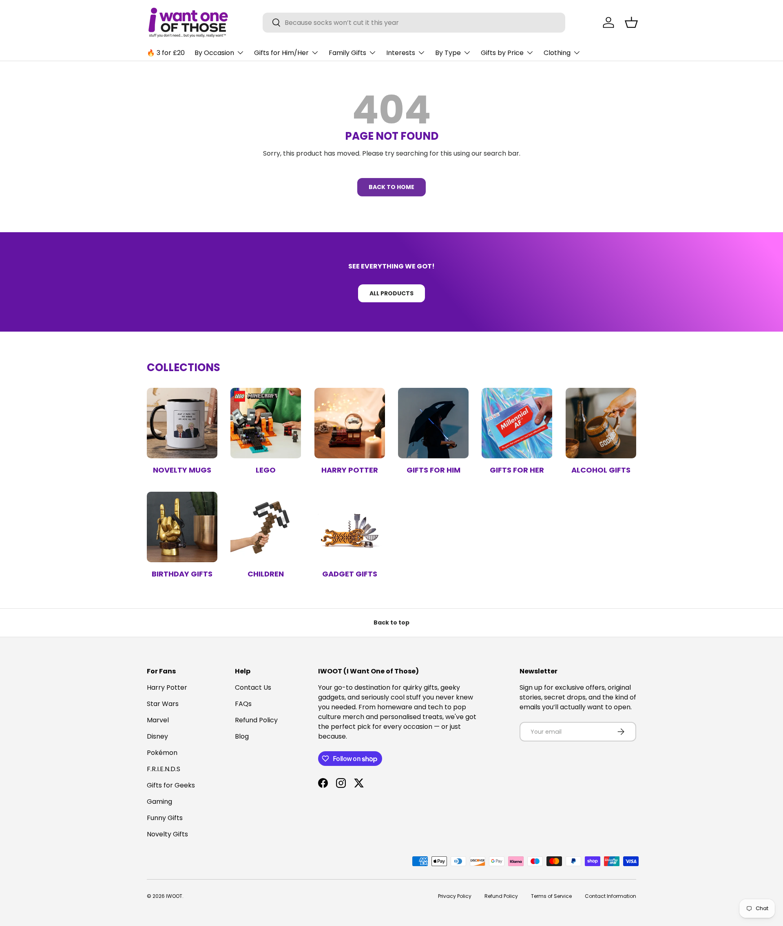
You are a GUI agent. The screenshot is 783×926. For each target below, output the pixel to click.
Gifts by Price (502, 52)
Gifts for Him (433, 470)
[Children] (265, 527)
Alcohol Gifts (600, 470)
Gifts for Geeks (171, 785)
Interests (400, 52)
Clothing (557, 52)
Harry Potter (349, 470)
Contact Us (253, 687)
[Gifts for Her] (517, 423)
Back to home (391, 187)
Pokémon (162, 752)
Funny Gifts (165, 818)
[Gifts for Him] (433, 423)
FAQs (243, 703)
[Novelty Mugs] (182, 423)
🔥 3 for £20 (166, 52)
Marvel (158, 720)
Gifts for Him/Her (281, 52)
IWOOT (174, 896)
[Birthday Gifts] (182, 527)
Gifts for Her (517, 470)
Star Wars (163, 703)
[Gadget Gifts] (349, 527)
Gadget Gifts (349, 574)
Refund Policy (256, 720)
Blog (242, 736)
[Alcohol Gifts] (601, 423)
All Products (391, 293)
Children (266, 574)
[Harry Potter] (349, 423)
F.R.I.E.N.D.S (163, 769)
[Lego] (265, 423)
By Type (448, 52)
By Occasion (214, 52)
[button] (631, 22)
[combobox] (414, 23)
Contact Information (610, 896)
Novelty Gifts (167, 834)
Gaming (159, 801)
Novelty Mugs (182, 470)
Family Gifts (347, 52)
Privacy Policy (454, 896)
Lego (266, 470)
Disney (157, 736)
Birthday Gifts (182, 574)
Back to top (391, 622)
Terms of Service (551, 896)
